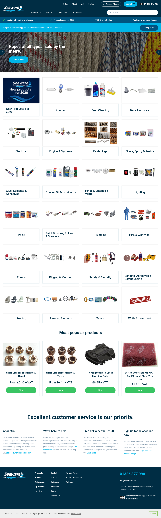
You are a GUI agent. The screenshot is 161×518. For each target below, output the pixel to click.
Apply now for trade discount (145, 20)
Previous (2, 52)
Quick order (40, 482)
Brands (38, 477)
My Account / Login (111, 4)
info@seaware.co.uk (128, 480)
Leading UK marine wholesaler (20, 20)
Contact (91, 4)
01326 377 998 (151, 4)
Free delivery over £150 (64, 20)
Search (110, 12)
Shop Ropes (18, 59)
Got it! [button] (153, 514)
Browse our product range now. (18, 453)
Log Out (38, 491)
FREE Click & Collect (103, 20)
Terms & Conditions (74, 477)
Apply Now (149, 27)
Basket (54, 473)
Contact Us (55, 496)
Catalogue (55, 482)
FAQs (83, 4)
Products (39, 473)
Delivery (69, 482)
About (74, 4)
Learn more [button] (76, 514)
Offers (65, 4)
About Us (55, 487)
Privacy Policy (72, 473)
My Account (40, 487)
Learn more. (91, 453)
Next (158, 52)
